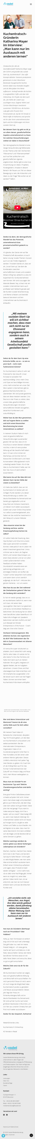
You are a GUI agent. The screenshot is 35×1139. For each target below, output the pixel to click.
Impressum (6, 1127)
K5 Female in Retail (10, 1031)
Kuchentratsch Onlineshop (13, 1027)
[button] (31, 4)
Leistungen (6, 1078)
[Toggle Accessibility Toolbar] (3, 1136)
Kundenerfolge (7, 1083)
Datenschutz (14, 1127)
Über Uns (6, 1081)
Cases (5, 1085)
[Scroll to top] (31, 1135)
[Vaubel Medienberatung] (8, 4)
